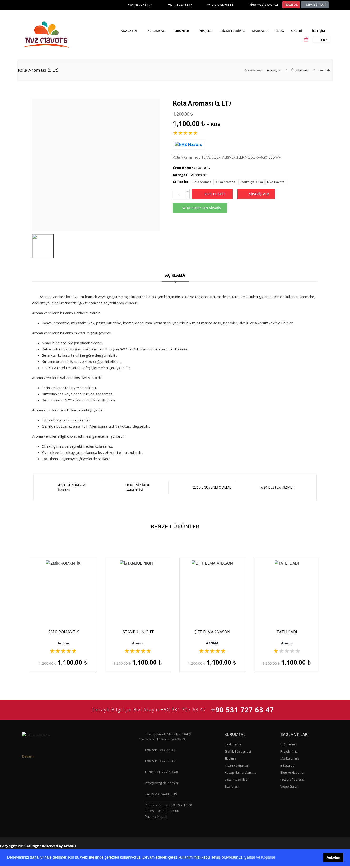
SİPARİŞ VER (258, 194)
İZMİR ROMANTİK (63, 631)
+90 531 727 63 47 (140, 4)
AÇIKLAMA (175, 275)
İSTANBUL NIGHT (138, 631)
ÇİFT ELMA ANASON (212, 631)
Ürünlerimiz (288, 744)
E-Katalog (287, 765)
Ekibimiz (230, 758)
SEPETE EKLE (214, 194)
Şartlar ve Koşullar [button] (259, 857)
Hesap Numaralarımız (240, 772)
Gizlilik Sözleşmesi (238, 751)
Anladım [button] (333, 857)
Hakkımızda (233, 744)
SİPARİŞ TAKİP (315, 4)
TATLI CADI (286, 631)
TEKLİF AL (291, 4)
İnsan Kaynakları (237, 765)
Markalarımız (289, 758)
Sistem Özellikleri (237, 779)
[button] (296, 39)
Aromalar (198, 174)
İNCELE (65, 609)
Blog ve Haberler (292, 772)
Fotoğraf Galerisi (292, 779)
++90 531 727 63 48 (220, 4)
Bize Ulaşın (232, 786)
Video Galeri (289, 786)
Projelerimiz (289, 751)
